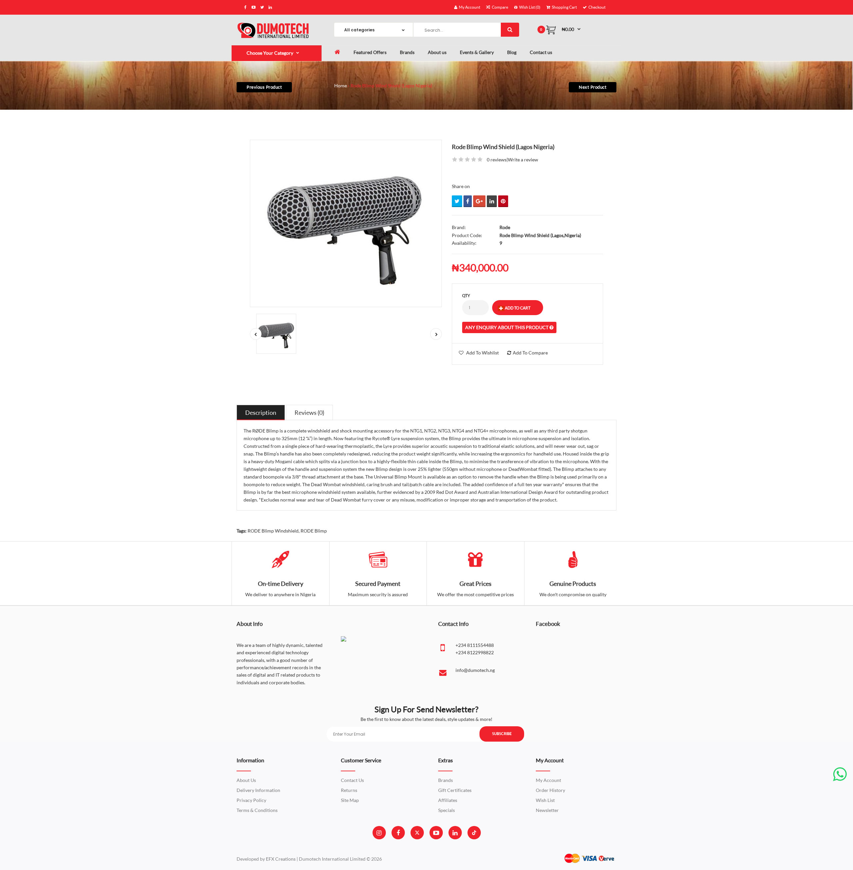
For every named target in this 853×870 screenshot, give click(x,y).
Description (260, 412)
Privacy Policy (251, 800)
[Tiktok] (474, 832)
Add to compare (530, 352)
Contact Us (352, 780)
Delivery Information (258, 790)
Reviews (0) (309, 412)
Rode (504, 227)
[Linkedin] (454, 832)
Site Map (350, 800)
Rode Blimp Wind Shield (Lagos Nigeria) (391, 85)
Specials (446, 810)
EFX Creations (281, 859)
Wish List (545, 800)
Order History (550, 790)
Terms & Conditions (257, 810)
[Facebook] (398, 832)
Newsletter (547, 810)
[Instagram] (379, 832)
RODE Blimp (314, 531)
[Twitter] (417, 832)
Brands (445, 780)
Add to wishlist (482, 352)
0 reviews (496, 159)
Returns (349, 790)
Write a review (523, 159)
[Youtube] (436, 832)
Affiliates (447, 800)
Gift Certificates (454, 790)
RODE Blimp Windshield (273, 531)
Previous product (264, 87)
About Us (246, 780)
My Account (548, 780)
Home (340, 85)
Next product (592, 87)
